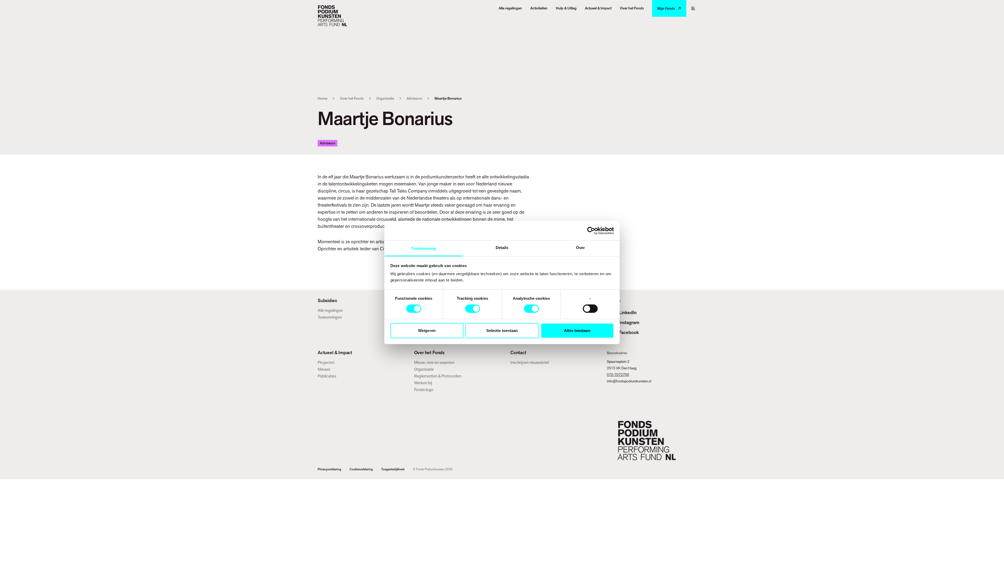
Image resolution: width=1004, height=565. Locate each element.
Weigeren (427, 330)
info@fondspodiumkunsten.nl (629, 381)
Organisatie (385, 98)
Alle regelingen (330, 310)
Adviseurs (414, 98)
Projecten (326, 362)
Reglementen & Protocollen (437, 376)
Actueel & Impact (335, 352)
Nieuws (324, 369)
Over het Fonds (352, 98)
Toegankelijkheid (392, 469)
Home (322, 98)
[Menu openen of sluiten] (693, 8)
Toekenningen (330, 317)
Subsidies (327, 300)
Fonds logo (423, 389)
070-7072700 (618, 374)
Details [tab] (502, 247)
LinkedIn (628, 312)
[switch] (472, 308)
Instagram (629, 322)
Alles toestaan (577, 330)
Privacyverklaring (329, 469)
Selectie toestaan (502, 330)
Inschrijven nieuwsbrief (529, 362)
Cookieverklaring (361, 469)
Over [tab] (580, 247)
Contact (518, 352)
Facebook (629, 332)
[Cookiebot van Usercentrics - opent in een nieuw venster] (591, 230)
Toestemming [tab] (423, 248)
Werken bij (423, 383)
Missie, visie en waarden (434, 362)
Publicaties (327, 376)
